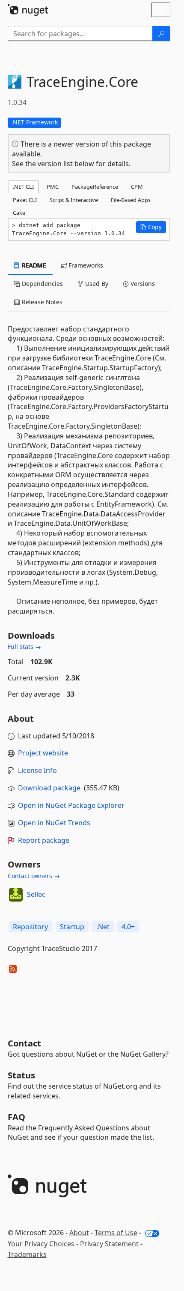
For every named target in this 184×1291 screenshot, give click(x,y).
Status (21, 1075)
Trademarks (27, 1254)
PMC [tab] (53, 186)
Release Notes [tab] (41, 302)
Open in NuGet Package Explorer (71, 805)
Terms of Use (116, 1232)
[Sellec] (16, 894)
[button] (151, 227)
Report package (43, 840)
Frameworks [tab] (85, 265)
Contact (24, 1043)
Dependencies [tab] (41, 284)
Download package (49, 787)
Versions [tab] (142, 284)
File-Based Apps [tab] (131, 200)
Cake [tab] (19, 212)
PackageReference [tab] (94, 186)
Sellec (36, 894)
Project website (43, 753)
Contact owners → (34, 876)
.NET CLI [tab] (23, 186)
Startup (72, 926)
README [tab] (33, 265)
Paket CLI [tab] (25, 200)
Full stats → (24, 647)
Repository (30, 926)
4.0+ (128, 926)
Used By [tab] (95, 284)
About (79, 1232)
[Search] (161, 33)
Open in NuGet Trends (54, 822)
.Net (103, 926)
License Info (37, 770)
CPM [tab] (137, 186)
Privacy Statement (109, 1243)
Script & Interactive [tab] (74, 200)
